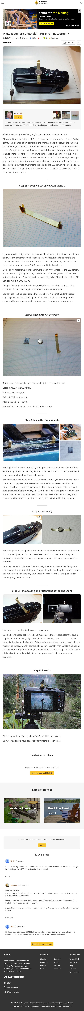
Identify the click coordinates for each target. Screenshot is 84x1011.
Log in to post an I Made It (42, 773)
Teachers (57, 969)
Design (43, 965)
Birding (25, 38)
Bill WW (8, 38)
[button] (2, 3)
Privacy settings (66, 1003)
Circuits (43, 959)
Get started (74, 962)
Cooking (57, 959)
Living (56, 962)
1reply (9, 877)
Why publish (74, 959)
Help (71, 965)
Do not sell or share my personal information (31, 1006)
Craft (42, 969)
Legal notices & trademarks (61, 1006)
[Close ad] (79, 11)
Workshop (44, 962)
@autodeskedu (13, 992)
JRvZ (12, 861)
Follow (18, 117)
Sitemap (73, 969)
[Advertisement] (42, 19)
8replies (10, 918)
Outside (16, 38)
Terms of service (36, 1003)
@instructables (13, 987)
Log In (42, 845)
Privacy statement (51, 1003)
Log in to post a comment (42, 944)
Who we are (74, 972)
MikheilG (13, 885)
